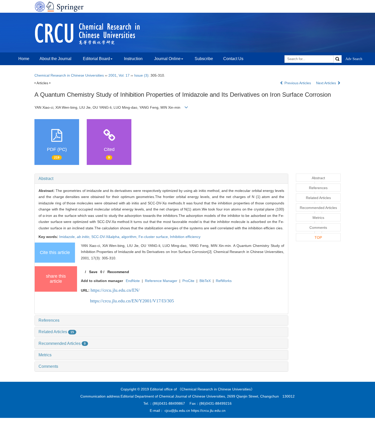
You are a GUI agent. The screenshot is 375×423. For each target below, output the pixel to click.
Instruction (133, 59)
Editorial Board (96, 59)
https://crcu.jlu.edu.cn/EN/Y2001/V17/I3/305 (132, 300)
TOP (318, 237)
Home (23, 59)
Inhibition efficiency (185, 237)
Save (93, 272)
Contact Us (233, 59)
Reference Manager (161, 281)
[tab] (161, 179)
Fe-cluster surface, (154, 237)
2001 (112, 75)
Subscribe (204, 59)
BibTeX (205, 281)
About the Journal (55, 59)
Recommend (118, 272)
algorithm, (130, 237)
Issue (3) (141, 75)
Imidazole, (68, 237)
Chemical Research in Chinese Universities (69, 75)
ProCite (188, 281)
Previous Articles (297, 83)
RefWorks (224, 281)
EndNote (133, 281)
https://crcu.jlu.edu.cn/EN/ (115, 290)
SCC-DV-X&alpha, (106, 237)
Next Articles (326, 83)
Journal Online (167, 59)
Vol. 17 (124, 75)
